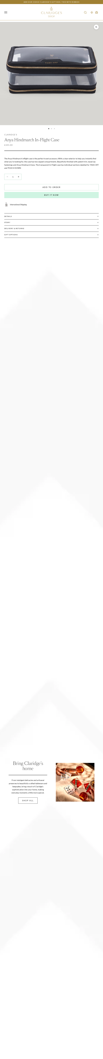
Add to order (51, 187)
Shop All (28, 800)
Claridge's (10, 134)
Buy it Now (51, 195)
